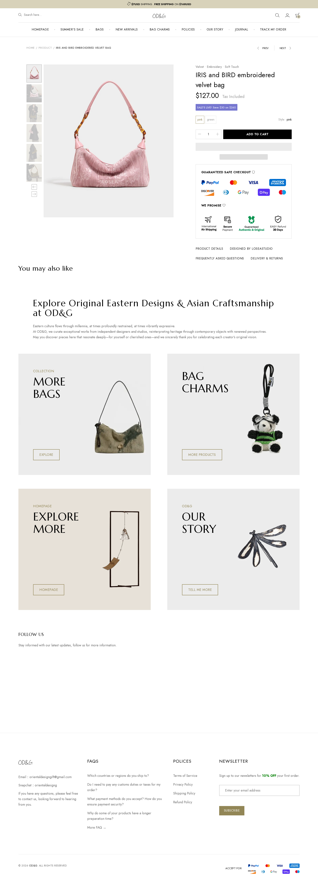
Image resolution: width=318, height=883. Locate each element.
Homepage (40, 29)
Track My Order (273, 29)
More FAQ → (96, 827)
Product (45, 48)
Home (30, 48)
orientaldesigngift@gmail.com (50, 777)
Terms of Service (185, 775)
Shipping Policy (184, 793)
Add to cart (257, 134)
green (210, 119)
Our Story (215, 29)
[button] (244, 147)
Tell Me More (200, 589)
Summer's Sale (72, 29)
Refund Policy (182, 802)
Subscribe (232, 810)
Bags (100, 29)
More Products (202, 454)
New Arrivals (127, 29)
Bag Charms (160, 29)
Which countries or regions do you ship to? (118, 775)
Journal (241, 29)
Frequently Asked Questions (220, 258)
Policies (188, 29)
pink (199, 119)
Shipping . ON (161, 4)
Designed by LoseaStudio (251, 249)
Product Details (209, 249)
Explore (46, 454)
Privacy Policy (183, 784)
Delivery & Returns (267, 258)
